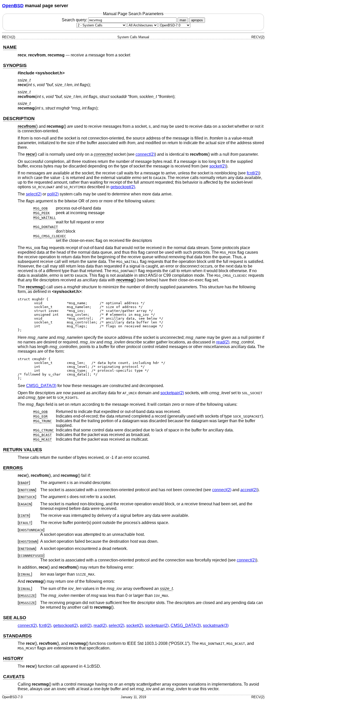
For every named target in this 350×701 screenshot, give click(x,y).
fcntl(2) (253, 173)
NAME (10, 47)
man (183, 20)
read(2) (222, 342)
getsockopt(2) (122, 187)
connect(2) (145, 154)
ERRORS (13, 467)
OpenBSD (13, 5)
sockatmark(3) (216, 625)
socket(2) (217, 166)
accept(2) (248, 490)
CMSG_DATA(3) (41, 385)
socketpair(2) (172, 393)
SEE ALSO (14, 617)
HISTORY (13, 658)
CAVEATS (14, 676)
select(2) (34, 194)
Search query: (75, 20)
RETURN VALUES (22, 449)
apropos (197, 20)
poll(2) (53, 194)
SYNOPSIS (15, 65)
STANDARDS (17, 635)
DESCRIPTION (19, 118)
